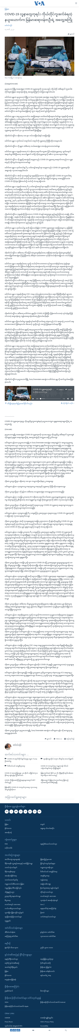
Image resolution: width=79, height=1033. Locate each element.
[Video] (33, 1030)
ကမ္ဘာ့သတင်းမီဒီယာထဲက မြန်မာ (14, 884)
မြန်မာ (7, 9)
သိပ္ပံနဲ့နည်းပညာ (9, 892)
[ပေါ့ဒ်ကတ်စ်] (35, 811)
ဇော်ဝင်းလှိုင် (8, 25)
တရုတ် (42, 824)
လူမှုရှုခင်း (8, 921)
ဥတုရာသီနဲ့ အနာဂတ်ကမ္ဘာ (13, 896)
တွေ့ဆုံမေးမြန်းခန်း (10, 979)
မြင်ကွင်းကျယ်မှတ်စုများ (47, 863)
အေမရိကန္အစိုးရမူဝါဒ (46, 1017)
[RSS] (30, 811)
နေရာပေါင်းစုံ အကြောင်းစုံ (48, 908)
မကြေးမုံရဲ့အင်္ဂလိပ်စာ (11, 936)
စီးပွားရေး (8, 900)
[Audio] (49, 1030)
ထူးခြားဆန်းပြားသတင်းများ (13, 916)
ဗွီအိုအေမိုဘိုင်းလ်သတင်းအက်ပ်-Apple (16, 1006)
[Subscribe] (39, 811)
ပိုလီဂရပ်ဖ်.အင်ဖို (45, 963)
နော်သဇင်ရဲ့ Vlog (45, 975)
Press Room (9, 1022)
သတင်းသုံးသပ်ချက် (11, 867)
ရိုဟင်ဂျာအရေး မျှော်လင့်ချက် (49, 888)
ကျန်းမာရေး (44, 880)
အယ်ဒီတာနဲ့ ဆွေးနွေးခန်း (12, 859)
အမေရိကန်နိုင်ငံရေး (11, 875)
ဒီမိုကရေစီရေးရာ (10, 871)
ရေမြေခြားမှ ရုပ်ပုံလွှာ (46, 959)
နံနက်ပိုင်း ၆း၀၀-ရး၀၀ (11, 947)
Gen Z (42, 904)
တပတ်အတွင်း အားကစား (12, 904)
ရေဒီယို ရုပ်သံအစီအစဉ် (12, 963)
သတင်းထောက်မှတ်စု (11, 880)
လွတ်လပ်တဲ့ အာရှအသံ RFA (13, 1026)
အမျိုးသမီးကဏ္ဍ (45, 884)
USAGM (7, 1017)
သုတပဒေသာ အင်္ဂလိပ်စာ (48, 936)
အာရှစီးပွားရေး (44, 875)
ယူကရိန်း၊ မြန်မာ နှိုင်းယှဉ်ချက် (14, 912)
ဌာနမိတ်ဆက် (9, 991)
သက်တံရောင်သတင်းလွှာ (48, 916)
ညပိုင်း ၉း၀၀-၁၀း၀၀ (46, 947)
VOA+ (7, 1002)
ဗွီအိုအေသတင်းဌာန (41, 392)
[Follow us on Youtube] (16, 811)
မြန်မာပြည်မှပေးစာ (46, 859)
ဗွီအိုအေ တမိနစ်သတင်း (47, 971)
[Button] (71, 34)
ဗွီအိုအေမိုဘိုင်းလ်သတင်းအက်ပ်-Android (52, 1002)
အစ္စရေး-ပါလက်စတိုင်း (47, 828)
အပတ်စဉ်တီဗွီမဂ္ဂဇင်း (11, 967)
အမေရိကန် (8, 832)
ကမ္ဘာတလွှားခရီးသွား (46, 867)
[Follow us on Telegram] (25, 811)
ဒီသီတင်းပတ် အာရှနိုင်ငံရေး (48, 871)
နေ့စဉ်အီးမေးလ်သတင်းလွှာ (48, 844)
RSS (6, 844)
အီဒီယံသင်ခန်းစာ (10, 932)
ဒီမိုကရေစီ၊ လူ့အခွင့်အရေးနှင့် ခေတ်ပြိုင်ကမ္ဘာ (19, 863)
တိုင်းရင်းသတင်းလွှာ (46, 892)
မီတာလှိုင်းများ (44, 991)
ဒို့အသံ (42, 912)
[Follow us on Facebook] (7, 811)
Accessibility (44, 1026)
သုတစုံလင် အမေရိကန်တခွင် (49, 900)
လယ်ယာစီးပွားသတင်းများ (13, 908)
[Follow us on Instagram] (21, 811)
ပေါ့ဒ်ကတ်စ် (8, 848)
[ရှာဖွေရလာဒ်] (66, 1030)
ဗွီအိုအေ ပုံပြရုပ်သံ (45, 967)
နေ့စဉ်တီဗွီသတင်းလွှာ (11, 959)
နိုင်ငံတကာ (8, 828)
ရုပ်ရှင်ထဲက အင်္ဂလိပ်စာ (47, 932)
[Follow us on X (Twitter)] (11, 811)
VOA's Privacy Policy (47, 1022)
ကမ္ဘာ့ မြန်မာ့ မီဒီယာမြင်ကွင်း (13, 888)
